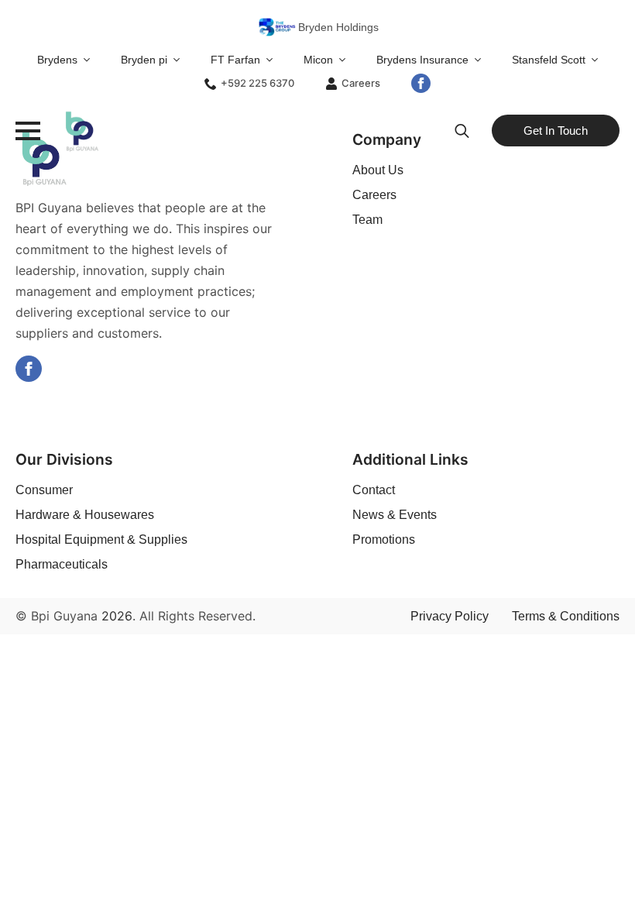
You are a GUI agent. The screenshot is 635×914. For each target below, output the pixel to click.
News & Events (394, 514)
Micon (318, 59)
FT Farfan (235, 59)
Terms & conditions (566, 616)
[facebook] (421, 83)
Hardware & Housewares (84, 514)
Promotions (383, 539)
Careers (374, 194)
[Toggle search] (461, 130)
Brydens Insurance (422, 59)
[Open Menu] (27, 131)
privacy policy (449, 616)
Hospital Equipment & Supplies (101, 539)
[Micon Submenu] (347, 59)
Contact (373, 490)
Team (367, 219)
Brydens (57, 59)
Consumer (44, 490)
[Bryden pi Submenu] (181, 59)
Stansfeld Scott (548, 59)
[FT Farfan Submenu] (274, 59)
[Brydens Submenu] (91, 59)
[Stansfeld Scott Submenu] (599, 59)
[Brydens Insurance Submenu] (482, 59)
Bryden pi (144, 59)
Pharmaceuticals (61, 564)
